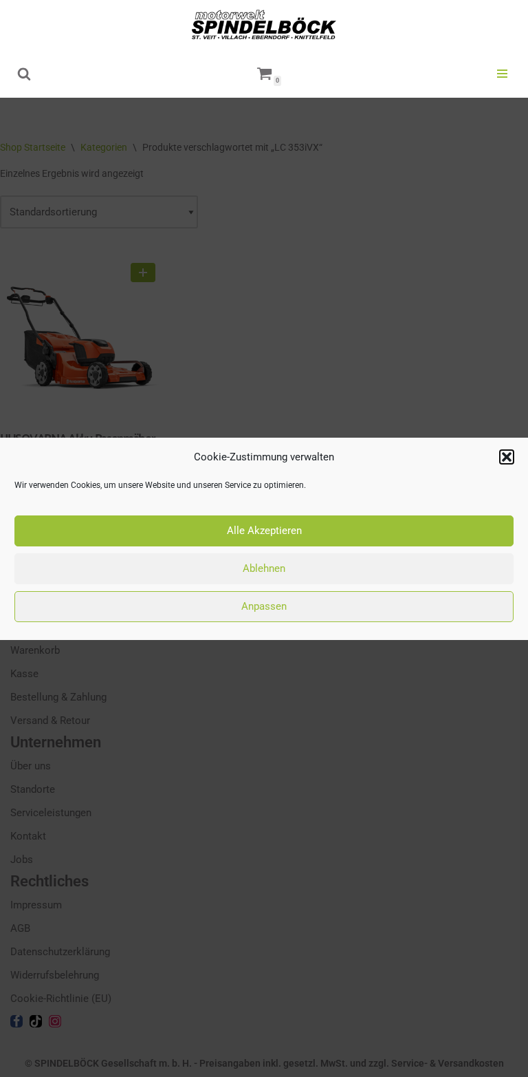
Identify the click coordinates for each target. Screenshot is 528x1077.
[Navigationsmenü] (502, 74)
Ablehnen (264, 568)
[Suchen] (24, 74)
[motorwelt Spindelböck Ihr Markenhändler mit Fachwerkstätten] (264, 24)
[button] (507, 457)
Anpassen (264, 606)
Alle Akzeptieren (264, 530)
